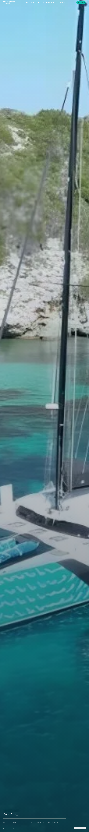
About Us (41, 2)
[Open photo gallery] (44, 416)
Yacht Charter (31, 2)
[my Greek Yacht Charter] (9, 2)
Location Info (51, 2)
